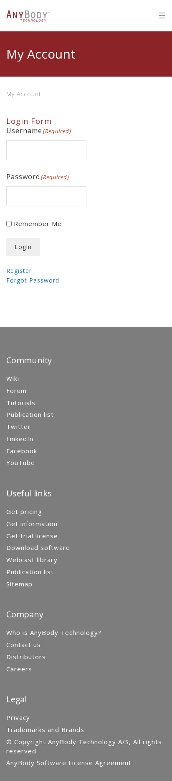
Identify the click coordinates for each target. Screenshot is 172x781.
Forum (16, 390)
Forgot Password (32, 280)
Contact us (23, 644)
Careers (19, 669)
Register (19, 271)
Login (23, 247)
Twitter (18, 426)
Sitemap (19, 584)
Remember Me (38, 223)
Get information (32, 523)
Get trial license (32, 536)
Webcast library (32, 559)
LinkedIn (19, 438)
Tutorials (20, 402)
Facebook (21, 451)
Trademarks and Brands (45, 729)
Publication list (30, 414)
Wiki (12, 378)
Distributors (26, 657)
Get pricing (24, 511)
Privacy (18, 717)
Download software (38, 547)
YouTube (20, 462)
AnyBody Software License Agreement (69, 762)
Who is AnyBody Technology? (53, 632)
